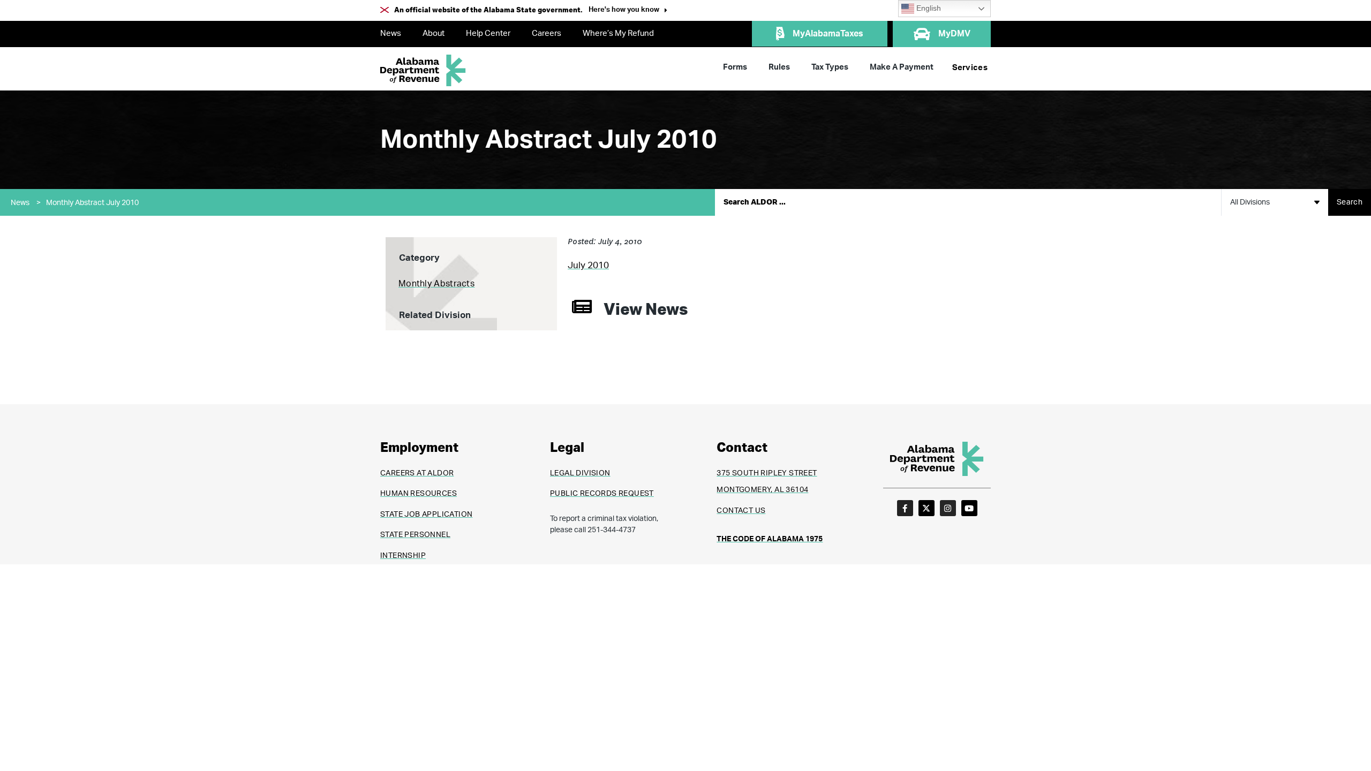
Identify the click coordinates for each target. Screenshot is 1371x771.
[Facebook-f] (905, 508)
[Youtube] (969, 508)
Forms (735, 67)
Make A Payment (901, 67)
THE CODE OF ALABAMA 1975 (770, 539)
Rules (779, 67)
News (390, 33)
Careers (546, 33)
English (927, 8)
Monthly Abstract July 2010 (92, 203)
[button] (628, 10)
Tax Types (829, 67)
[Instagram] (948, 508)
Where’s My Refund (618, 33)
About (434, 33)
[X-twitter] (926, 508)
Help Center (488, 33)
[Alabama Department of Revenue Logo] (423, 70)
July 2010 (588, 265)
